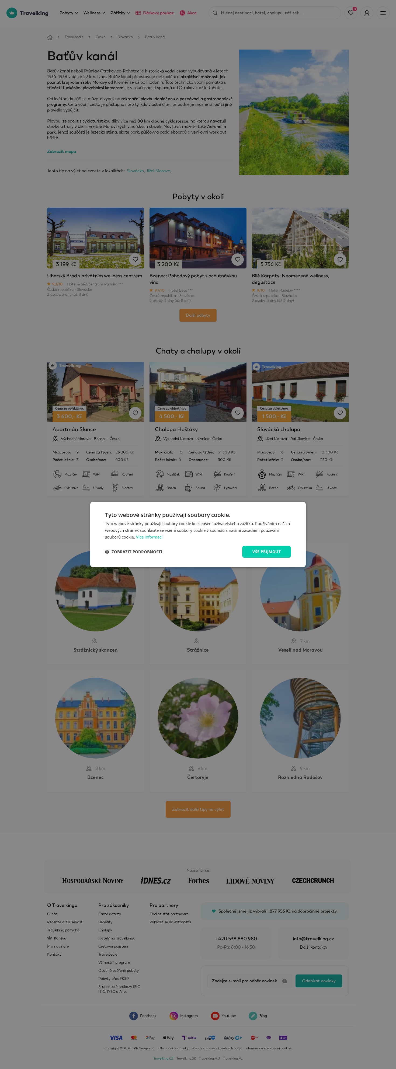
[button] (133, 552)
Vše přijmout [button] (266, 551)
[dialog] (198, 534)
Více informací (149, 537)
